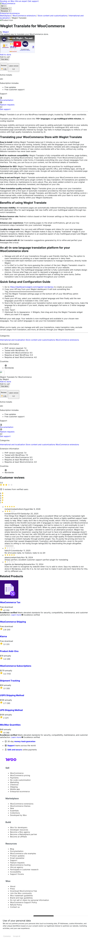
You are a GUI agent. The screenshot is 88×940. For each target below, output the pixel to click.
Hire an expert (21, 1)
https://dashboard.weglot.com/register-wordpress (32, 287)
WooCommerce (16, 773)
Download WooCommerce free (23, 891)
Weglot (6, 32)
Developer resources (19, 830)
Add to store (5, 54)
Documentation (16, 851)
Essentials (14, 810)
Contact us (15, 907)
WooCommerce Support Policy (23, 902)
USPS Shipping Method (12, 695)
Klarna (3, 636)
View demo (4, 59)
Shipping (14, 787)
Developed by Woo (18, 815)
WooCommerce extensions (24, 15)
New (12, 808)
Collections (15, 813)
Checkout (14, 784)
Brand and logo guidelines (21, 898)
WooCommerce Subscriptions (15, 666)
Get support (33, 1)
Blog (12, 849)
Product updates (17, 856)
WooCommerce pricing (20, 775)
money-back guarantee (24, 741)
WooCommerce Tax (10, 602)
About (12, 886)
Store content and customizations (52, 15)
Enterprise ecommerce (20, 791)
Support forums (17, 874)
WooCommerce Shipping (13, 621)
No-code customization (20, 780)
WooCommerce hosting (20, 865)
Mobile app (15, 789)
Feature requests (17, 862)
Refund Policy (16, 905)
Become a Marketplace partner (23, 834)
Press (12, 889)
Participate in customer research (24, 869)
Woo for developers (18, 827)
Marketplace (5, 15)
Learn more (16, 615)
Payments (14, 778)
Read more (9, 546)
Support (11, 745)
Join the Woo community (21, 893)
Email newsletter (17, 858)
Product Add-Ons (9, 651)
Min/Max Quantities (10, 724)
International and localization (13, 340)
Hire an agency (16, 867)
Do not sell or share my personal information (29, 900)
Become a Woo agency (20, 832)
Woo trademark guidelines (21, 895)
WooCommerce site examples (23, 853)
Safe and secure (14, 749)
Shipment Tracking (10, 680)
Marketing (14, 782)
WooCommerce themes (20, 806)
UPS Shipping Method (11, 710)
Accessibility (15, 872)
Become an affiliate (18, 836)
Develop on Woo (7, 1)
